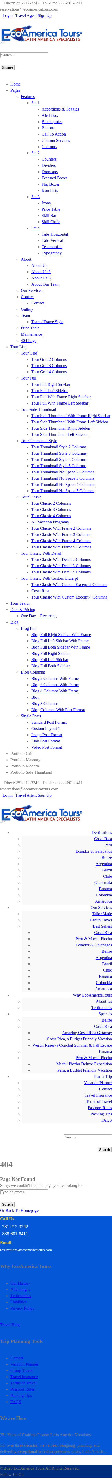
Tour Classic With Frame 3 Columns (61, 534)
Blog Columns (33, 672)
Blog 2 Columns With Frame (55, 678)
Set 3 (35, 196)
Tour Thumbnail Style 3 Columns (58, 453)
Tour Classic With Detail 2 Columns (61, 559)
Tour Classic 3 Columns (51, 509)
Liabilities (18, 1302)
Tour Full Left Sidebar (49, 390)
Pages (15, 90)
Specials (105, 1014)
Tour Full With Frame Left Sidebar (59, 403)
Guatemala (103, 882)
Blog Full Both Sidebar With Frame (60, 647)
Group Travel (101, 920)
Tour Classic (31, 497)
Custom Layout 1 (45, 728)
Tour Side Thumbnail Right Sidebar (60, 428)
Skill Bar (49, 215)
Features (28, 96)
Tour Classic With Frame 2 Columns (61, 528)
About (26, 259)
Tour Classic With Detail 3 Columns (61, 566)
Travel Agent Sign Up (33, 15)
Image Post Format (46, 734)
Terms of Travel (99, 1101)
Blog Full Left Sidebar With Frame (60, 641)
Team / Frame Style (47, 322)
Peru (108, 845)
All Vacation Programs (50, 522)
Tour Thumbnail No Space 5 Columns (62, 490)
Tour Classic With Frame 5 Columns (61, 547)
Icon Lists (50, 190)
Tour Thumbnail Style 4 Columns (58, 459)
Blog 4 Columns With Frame (55, 691)
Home (15, 84)
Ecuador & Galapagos (94, 851)
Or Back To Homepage (19, 1210)
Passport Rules (100, 1108)
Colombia (104, 895)
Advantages (20, 1289)
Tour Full (28, 378)
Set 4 (35, 228)
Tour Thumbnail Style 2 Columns (58, 447)
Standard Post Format (49, 722)
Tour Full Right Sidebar (50, 384)
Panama (105, 889)
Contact (27, 297)
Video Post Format (46, 747)
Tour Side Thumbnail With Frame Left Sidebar (69, 422)
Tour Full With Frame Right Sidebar (61, 397)
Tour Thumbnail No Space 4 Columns (62, 484)
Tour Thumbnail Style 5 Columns (58, 465)
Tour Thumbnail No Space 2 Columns (62, 472)
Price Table (51, 209)
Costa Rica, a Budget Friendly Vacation (79, 1039)
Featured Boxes (54, 178)
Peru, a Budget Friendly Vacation (84, 1070)
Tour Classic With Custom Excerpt (49, 578)
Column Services (56, 140)
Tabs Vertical (52, 240)
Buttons (48, 128)
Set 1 (35, 103)
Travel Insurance (98, 1095)
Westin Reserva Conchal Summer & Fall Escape (72, 1045)
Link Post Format (45, 741)
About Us (39, 265)
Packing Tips (101, 1114)
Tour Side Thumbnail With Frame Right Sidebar (70, 415)
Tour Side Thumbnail (38, 409)
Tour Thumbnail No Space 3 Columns (62, 478)
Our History (20, 1283)
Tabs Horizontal (55, 234)
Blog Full (28, 628)
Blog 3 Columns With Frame (55, 684)
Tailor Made (102, 914)
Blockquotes (52, 121)
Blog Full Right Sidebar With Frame (61, 634)
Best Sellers (102, 926)
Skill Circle (51, 221)
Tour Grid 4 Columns (49, 372)
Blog (14, 622)
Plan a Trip (103, 1076)
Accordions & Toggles (60, 109)
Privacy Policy (22, 1308)
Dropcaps (50, 171)
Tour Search (20, 603)
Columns (49, 146)
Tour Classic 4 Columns (51, 516)
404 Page (28, 340)
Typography (52, 253)
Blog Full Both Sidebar (50, 666)
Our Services (31, 290)
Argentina (104, 864)
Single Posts (31, 716)
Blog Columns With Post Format (58, 709)
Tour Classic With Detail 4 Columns (61, 572)
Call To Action (54, 134)
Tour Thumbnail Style (39, 440)
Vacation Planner (98, 1082)
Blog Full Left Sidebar (49, 659)
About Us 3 (41, 278)
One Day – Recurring (39, 616)
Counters (49, 159)
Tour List (18, 347)
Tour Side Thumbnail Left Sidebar (59, 434)
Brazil (107, 870)
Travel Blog (10, 1325)
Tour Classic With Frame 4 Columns (61, 541)
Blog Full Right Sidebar (51, 653)
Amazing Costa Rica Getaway (87, 1032)
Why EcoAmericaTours (92, 995)
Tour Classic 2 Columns (51, 503)
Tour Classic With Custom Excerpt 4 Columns (69, 597)
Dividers (49, 165)
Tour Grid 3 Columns (49, 365)
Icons (46, 203)
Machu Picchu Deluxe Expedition (84, 1064)
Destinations (102, 832)
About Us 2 (41, 272)
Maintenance (31, 334)
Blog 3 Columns (44, 703)
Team (25, 315)
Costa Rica (40, 591)
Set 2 (35, 153)
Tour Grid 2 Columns (49, 359)
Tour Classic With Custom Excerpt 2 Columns (69, 584)
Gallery (27, 309)
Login (8, 15)
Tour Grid (29, 353)
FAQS (106, 1120)
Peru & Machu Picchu (94, 939)
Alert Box (50, 115)
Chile (107, 876)
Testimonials (52, 247)
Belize (107, 857)
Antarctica (103, 901)
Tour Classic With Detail (41, 553)
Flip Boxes (51, 184)
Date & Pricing (22, 609)
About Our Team (45, 284)
